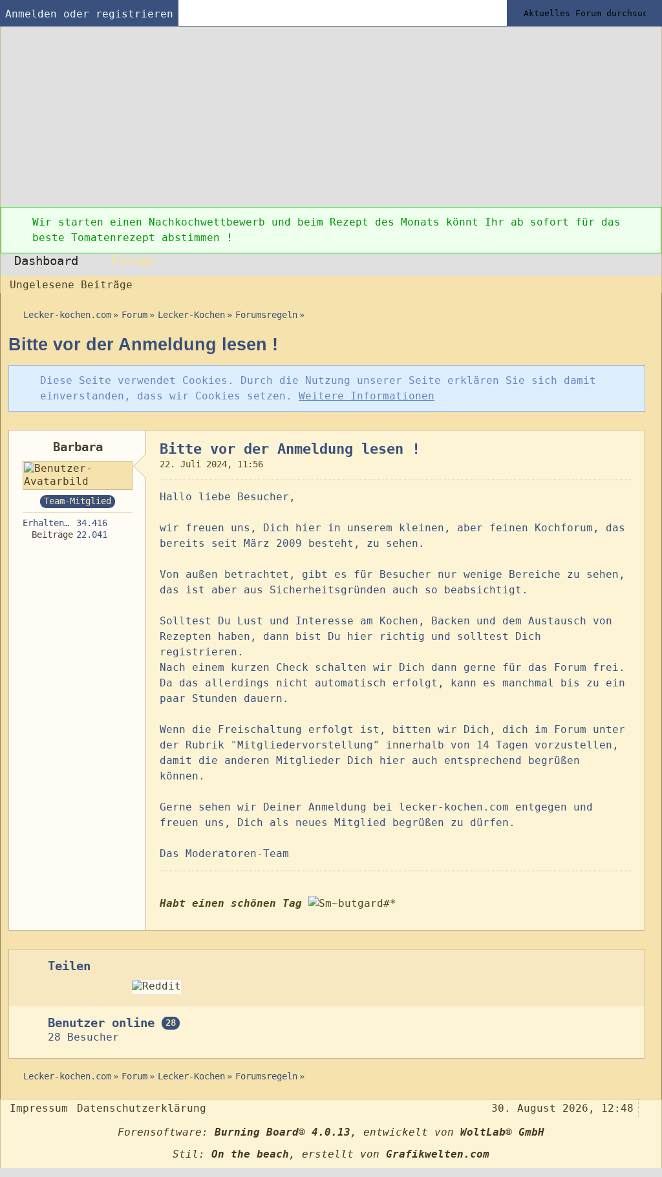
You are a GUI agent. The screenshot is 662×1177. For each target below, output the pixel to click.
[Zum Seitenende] (648, 283)
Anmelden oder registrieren (89, 14)
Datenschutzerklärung (141, 1108)
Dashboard (46, 260)
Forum (132, 260)
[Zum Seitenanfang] (634, 920)
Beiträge (52, 534)
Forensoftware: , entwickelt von (331, 1132)
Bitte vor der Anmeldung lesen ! (143, 344)
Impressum (39, 1108)
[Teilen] (626, 446)
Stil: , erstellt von (331, 1154)
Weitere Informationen (366, 396)
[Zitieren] (592, 920)
